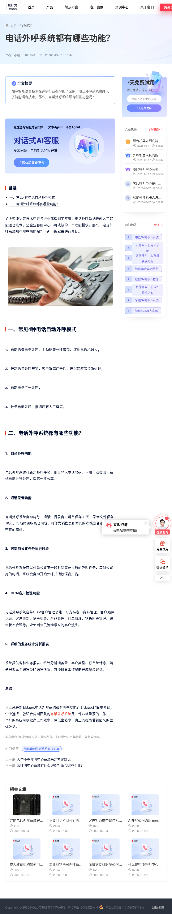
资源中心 (122, 7)
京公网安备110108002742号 (125, 907)
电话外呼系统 (60, 713)
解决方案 (71, 7)
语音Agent (73, 127)
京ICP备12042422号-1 (83, 907)
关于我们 (147, 7)
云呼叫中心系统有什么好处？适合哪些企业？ (44, 765)
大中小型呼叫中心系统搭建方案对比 (38, 759)
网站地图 (158, 907)
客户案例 (96, 7)
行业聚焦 (26, 25)
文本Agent (55, 127)
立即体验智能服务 (31, 162)
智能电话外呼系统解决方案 (41, 749)
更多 (157, 225)
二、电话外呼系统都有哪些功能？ (34, 203)
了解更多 (154, 129)
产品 (49, 7)
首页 (31, 7)
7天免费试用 (144, 108)
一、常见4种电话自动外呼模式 (32, 197)
